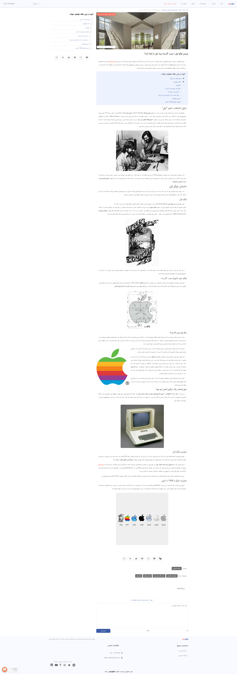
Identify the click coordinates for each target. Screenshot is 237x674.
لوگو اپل (139, 576)
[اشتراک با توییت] (136, 558)
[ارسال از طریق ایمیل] (148, 558)
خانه (222, 4)
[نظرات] (142, 558)
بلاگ (184, 10)
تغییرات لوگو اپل (172, 576)
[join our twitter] (69, 665)
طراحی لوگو (112, 61)
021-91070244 (9, 4)
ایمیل (148, 631)
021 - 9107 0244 (115, 653)
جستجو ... (34, 4)
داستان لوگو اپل (177, 82)
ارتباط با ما (184, 4)
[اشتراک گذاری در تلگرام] (130, 558)
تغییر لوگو (101, 465)
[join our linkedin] (51, 665)
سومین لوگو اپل (176, 99)
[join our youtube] (56, 665)
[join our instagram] (64, 665)
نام (187, 631)
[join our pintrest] (73, 665)
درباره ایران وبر (182, 651)
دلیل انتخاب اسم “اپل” (175, 79)
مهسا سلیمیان (176, 568)
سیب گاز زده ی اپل (159, 576)
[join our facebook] (60, 665)
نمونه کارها (203, 4)
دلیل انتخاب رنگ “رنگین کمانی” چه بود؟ (168, 95)
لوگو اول (178, 85)
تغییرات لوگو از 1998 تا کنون (173, 102)
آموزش (179, 10)
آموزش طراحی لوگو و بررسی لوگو (169, 10)
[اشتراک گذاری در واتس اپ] (124, 558)
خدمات (214, 4)
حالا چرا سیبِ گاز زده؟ (173, 92)
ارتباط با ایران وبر (182, 655)
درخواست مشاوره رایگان (170, 4)
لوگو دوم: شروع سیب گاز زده (172, 89)
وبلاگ (193, 4)
